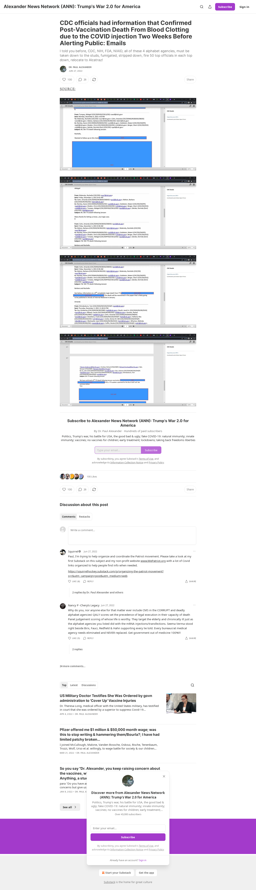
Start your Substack (118, 872)
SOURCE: (68, 89)
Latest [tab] (74, 685)
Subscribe (225, 7)
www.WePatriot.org (153, 561)
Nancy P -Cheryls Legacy (84, 605)
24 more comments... (72, 666)
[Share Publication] (210, 7)
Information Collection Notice (126, 849)
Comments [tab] (68, 516)
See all (67, 807)
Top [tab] (64, 685)
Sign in (244, 7)
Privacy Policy (156, 849)
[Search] (201, 7)
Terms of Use (146, 845)
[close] (164, 776)
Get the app (146, 872)
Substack (109, 882)
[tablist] (76, 516)
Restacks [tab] (84, 516)
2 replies (77, 649)
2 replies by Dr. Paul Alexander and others (97, 592)
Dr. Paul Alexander (80, 67)
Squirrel (73, 551)
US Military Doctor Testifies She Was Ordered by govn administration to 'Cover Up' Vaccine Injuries (106, 698)
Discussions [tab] (89, 685)
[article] (128, 707)
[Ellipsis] (194, 551)
